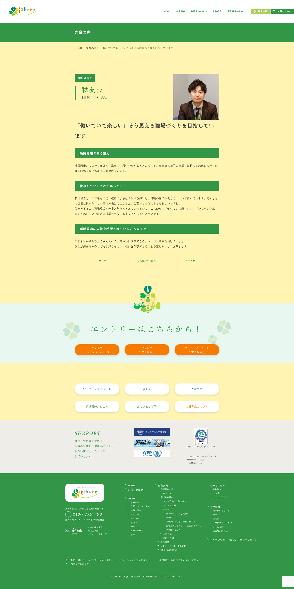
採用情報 (262, 11)
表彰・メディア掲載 (140, 506)
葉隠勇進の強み (235, 11)
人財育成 (167, 534)
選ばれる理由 (167, 497)
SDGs (134, 526)
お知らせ (135, 502)
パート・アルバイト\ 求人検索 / (196, 350)
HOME (132, 485)
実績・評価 (168, 538)
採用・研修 (136, 510)
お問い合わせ (284, 11)
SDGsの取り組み (169, 550)
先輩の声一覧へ (147, 260)
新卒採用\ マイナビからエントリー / (97, 350)
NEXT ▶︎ (190, 260)
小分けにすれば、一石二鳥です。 (182, 522)
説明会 (147, 389)
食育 (133, 535)
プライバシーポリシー (103, 560)
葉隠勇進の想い (199, 11)
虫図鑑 (169, 517)
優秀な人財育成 (220, 531)
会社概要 (165, 542)
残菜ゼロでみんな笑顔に (177, 514)
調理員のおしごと (97, 406)
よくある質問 (219, 527)
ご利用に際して (77, 560)
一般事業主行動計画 (79, 564)
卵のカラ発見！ (173, 530)
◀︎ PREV (103, 260)
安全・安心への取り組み (175, 501)
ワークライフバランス (97, 389)
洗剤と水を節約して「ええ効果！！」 (184, 526)
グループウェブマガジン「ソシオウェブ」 (233, 539)
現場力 (134, 523)
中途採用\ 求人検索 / (147, 350)
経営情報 (135, 518)
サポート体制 (169, 505)
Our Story (168, 493)
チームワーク (137, 531)
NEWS (167, 11)
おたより (135, 514)
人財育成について (197, 406)
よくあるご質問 (147, 406)
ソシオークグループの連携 (173, 546)
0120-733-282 (87, 514)
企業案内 (180, 11)
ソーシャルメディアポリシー (137, 560)
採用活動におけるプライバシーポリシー (180, 560)
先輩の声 (196, 389)
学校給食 (217, 11)
